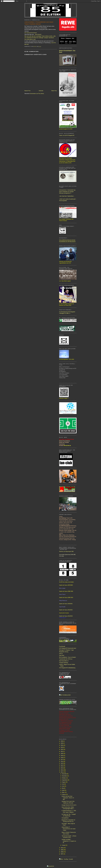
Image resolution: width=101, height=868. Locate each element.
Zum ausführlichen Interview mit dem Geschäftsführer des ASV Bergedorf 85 (67, 240)
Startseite (41, 90)
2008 (62, 851)
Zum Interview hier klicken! (30, 32)
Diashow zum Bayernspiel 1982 (66, 551)
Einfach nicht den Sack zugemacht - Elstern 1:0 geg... (68, 798)
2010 (62, 847)
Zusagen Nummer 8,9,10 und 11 (69, 805)
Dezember (64, 773)
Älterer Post (54, 90)
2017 (62, 759)
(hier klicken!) (38, 34)
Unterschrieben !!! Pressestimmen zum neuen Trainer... (68, 829)
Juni (63, 786)
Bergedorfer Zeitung (63, 651)
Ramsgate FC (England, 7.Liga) (66, 650)
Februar (64, 794)
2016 (62, 761)
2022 (62, 749)
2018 (62, 757)
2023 (62, 747)
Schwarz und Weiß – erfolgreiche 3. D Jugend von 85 (69, 841)
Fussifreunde (62, 646)
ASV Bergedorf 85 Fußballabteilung (67, 667)
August (64, 782)
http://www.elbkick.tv (64, 660)
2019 (62, 755)
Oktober (64, 778)
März (63, 792)
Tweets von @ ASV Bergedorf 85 (66, 135)
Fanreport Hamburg (63, 662)
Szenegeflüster (65, 817)
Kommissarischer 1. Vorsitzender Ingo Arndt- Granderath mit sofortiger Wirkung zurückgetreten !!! (66, 191)
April (63, 790)
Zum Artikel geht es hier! (30, 39)
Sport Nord (61, 655)
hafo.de (61, 653)
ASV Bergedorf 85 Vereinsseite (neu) (67, 648)
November (64, 775)
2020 (62, 753)
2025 (62, 743)
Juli (63, 784)
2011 (62, 772)
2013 (62, 768)
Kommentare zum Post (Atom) (37, 93)
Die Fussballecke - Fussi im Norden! (67, 657)
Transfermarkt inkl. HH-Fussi (65, 659)
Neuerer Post (27, 90)
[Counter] (50, 866)
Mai (63, 788)
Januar (63, 845)
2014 (62, 765)
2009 (62, 849)
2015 (62, 763)
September (64, 780)
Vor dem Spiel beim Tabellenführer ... (66, 196)
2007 (62, 854)
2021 (62, 751)
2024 (62, 745)
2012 (62, 770)
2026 (62, 741)
